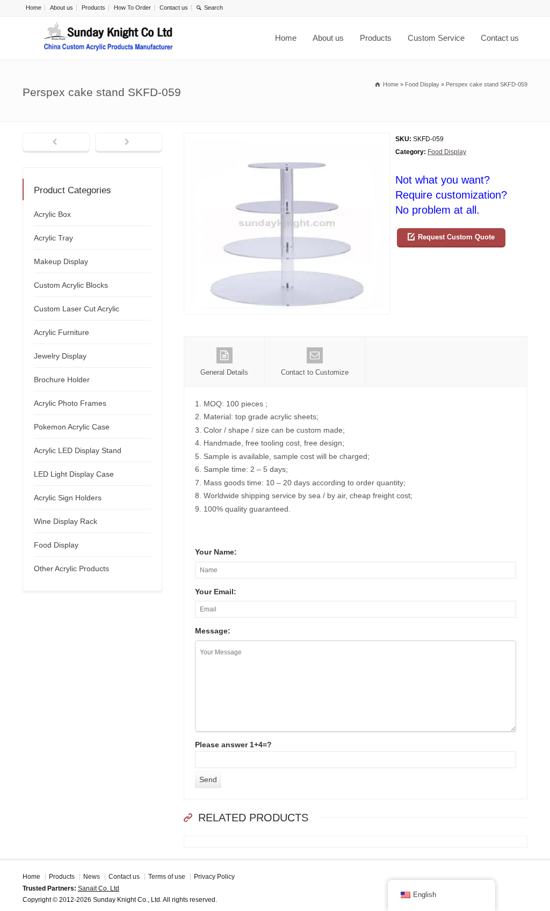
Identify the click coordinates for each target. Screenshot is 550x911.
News (91, 876)
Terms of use (166, 876)
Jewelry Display (60, 356)
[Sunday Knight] (108, 38)
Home (33, 7)
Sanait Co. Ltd (98, 888)
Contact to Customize (315, 372)
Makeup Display (61, 261)
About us (61, 7)
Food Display (447, 152)
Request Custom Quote (456, 237)
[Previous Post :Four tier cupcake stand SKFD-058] (56, 143)
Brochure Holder (62, 379)
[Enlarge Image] (287, 139)
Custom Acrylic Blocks (71, 285)
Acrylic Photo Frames (70, 403)
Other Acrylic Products (71, 568)
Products (93, 7)
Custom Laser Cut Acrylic (76, 308)
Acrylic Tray (53, 238)
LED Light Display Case (74, 474)
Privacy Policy (214, 876)
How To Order (132, 7)
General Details (224, 372)
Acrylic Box (52, 214)
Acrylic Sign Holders (68, 497)
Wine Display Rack (65, 521)
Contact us (174, 7)
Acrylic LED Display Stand (77, 450)
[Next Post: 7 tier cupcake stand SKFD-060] (128, 143)
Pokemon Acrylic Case (72, 426)
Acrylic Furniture (61, 332)
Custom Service (436, 37)
